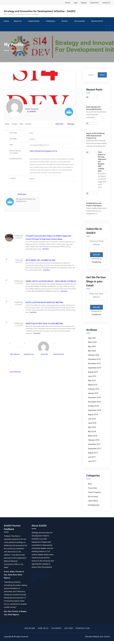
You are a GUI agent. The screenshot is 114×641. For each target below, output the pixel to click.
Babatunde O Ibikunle (30, 354)
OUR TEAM (68, 628)
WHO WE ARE (29, 628)
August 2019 (93, 372)
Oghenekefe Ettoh (15, 372)
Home (6, 21)
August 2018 (93, 414)
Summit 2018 (97, 21)
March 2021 (92, 342)
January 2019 (93, 393)
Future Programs (94, 492)
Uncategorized (93, 505)
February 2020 (93, 355)
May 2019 (92, 380)
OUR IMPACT (56, 628)
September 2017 (94, 448)
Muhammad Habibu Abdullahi (62, 354)
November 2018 (94, 402)
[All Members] (69, 112)
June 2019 (92, 376)
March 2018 (92, 436)
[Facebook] (34, 575)
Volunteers (50, 21)
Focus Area (92, 488)
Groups (14, 124)
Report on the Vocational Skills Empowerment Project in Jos (95, 135)
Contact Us (106, 3)
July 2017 (92, 457)
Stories (65, 21)
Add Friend (59, 124)
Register (84, 3)
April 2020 (92, 351)
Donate (67, 3)
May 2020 (92, 346)
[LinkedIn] (48, 575)
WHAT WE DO (43, 628)
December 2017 (94, 444)
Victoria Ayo (44, 354)
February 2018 (93, 440)
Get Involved (79, 21)
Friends (28, 124)
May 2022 (92, 338)
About (7, 124)
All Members (31, 111)
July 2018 (92, 419)
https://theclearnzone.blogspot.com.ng (43, 151)
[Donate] (34, 580)
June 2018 (92, 423)
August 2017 (93, 453)
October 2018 (93, 406)
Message (71, 124)
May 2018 (92, 427)
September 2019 (94, 368)
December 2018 (94, 397)
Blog (21, 124)
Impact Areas (33, 21)
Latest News (93, 501)
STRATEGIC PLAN (82, 628)
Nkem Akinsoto (15, 354)
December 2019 (94, 359)
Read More (45, 249)
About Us (17, 21)
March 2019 (92, 385)
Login (75, 3)
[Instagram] (43, 575)
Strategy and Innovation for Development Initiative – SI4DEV (39, 11)
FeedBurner (96, 262)
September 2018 (94, 410)
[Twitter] (38, 575)
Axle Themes (105, 637)
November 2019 (94, 363)
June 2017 (92, 461)
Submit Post (94, 3)
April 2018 (92, 431)
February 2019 (93, 389)
